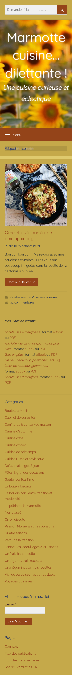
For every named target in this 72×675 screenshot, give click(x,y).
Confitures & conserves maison (28, 424)
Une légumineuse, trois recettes (28, 567)
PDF (13, 338)
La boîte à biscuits (18, 486)
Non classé (13, 512)
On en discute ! (16, 519)
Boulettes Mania (17, 411)
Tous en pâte (14, 354)
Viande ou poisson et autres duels (30, 574)
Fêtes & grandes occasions (24, 472)
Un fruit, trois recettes (20, 554)
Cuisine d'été (14, 438)
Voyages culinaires (44, 297)
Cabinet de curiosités (20, 417)
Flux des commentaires (22, 660)
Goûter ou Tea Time (19, 479)
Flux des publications (20, 653)
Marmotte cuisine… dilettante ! (36, 55)
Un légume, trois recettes (23, 561)
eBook (58, 332)
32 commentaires (22, 302)
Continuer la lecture (21, 282)
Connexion (12, 646)
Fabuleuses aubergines (21, 377)
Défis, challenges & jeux (22, 466)
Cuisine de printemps (20, 452)
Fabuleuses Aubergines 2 (22, 332)
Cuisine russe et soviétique (24, 459)
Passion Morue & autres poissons (29, 526)
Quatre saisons (20, 297)
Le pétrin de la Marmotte (23, 506)
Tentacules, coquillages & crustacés (31, 547)
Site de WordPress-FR (21, 667)
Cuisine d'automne (18, 431)
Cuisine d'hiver (15, 445)
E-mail (10, 604)
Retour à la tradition (19, 540)
